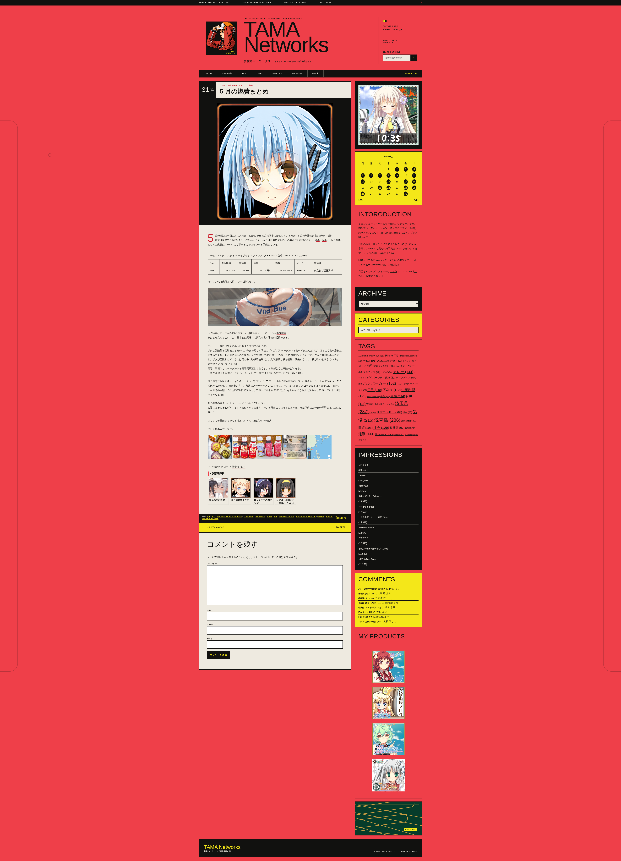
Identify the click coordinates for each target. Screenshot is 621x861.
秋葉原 (397, 427)
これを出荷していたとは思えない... (374, 517)
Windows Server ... (367, 527)
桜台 (407, 412)
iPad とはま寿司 (365, 612)
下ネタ (392, 390)
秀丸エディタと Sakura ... (370, 496)
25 (414, 187)
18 (414, 181)
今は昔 (315, 73)
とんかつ (408, 361)
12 (362, 181)
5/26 (324, 240)
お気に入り (277, 73)
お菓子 (396, 360)
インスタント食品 (388, 366)
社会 (381, 427)
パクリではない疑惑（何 (369, 621)
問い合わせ (297, 73)
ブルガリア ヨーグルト (280, 350)
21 (380, 187)
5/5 (318, 240)
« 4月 (360, 200)
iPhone (391, 355)
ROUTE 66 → (342, 527)
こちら (391, 253)
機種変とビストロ (366, 593)
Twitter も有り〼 (374, 275)
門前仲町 (410, 435)
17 (405, 181)
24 (405, 187)
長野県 (399, 434)
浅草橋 (387, 420)
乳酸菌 (269, 516)
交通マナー (373, 397)
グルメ (223, 85)
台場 (397, 396)
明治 (263, 350)
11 (414, 175)
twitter (369, 360)
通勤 (366, 434)
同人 (244, 73)
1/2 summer (367, 356)
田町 (365, 427)
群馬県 (410, 428)
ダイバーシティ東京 (381, 377)
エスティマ (371, 372)
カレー (403, 372)
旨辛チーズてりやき (286, 516)
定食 (372, 412)
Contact (362, 475)
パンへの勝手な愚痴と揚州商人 (372, 589)
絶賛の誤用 (364, 486)
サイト (210, 639)
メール (210, 624)
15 (388, 181)
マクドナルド (260, 516)
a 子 (208, 516)
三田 (374, 390)
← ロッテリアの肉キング (213, 527)
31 (405, 193)
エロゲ (259, 73)
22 (388, 187)
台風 (275, 516)
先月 (224, 281)
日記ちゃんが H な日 (237, 85)
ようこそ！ (364, 465)
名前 (209, 610)
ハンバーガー (248, 516)
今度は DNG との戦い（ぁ (369, 603)
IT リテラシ (364, 538)
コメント (212, 564)
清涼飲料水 (409, 421)
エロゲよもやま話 (366, 507)
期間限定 (281, 333)
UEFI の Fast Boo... (367, 559)
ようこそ (208, 73)
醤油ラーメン (384, 434)
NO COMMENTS (341, 517)
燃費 (251, 85)
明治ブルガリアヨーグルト (306, 516)
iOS (380, 356)
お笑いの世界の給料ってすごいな (373, 549)
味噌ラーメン (386, 404)
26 (362, 193)
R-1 (213, 516)
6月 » (416, 200)
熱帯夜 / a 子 (238, 466)
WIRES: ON (411, 73)
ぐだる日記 (227, 73)
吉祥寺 (372, 404)
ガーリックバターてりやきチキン (229, 516)
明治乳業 (320, 516)
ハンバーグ (403, 384)
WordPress (383, 361)
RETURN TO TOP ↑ (409, 851)
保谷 (385, 396)
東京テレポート (389, 412)
